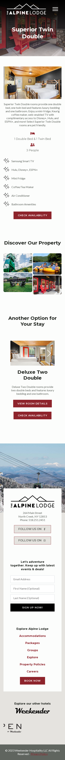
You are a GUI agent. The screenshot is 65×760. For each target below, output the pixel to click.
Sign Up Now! (32, 607)
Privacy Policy (39, 754)
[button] (56, 82)
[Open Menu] (55, 9)
